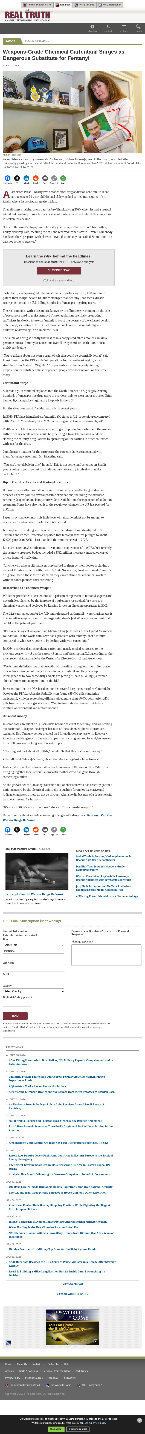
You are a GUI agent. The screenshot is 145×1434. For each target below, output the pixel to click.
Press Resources (34, 1378)
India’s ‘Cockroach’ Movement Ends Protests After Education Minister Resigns (58, 1221)
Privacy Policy (12, 1378)
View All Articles (73, 1284)
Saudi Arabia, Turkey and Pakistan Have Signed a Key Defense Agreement (55, 1120)
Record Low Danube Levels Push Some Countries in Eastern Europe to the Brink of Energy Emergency (61, 1157)
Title (5, 939)
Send (15, 1015)
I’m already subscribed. (60, 280)
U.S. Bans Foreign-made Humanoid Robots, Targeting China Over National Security (60, 1187)
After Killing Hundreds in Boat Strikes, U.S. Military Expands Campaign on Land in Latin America (61, 1062)
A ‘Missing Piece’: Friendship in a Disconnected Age (107, 896)
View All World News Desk (73, 1294)
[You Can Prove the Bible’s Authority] (72, 1327)
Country (7, 986)
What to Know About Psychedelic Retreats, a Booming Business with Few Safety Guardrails (103, 878)
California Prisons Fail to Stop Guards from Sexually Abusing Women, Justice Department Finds (57, 1078)
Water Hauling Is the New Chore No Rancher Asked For (43, 1227)
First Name (9, 951)
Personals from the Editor (57, 1371)
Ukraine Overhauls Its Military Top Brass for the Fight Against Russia (52, 1249)
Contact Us (38, 1364)
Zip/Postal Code (11, 997)
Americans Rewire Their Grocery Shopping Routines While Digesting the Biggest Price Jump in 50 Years (59, 1207)
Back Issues (82, 1371)
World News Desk (28, 1371)
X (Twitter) (70, 1378)
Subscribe (53, 1364)
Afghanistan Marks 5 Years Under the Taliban (37, 1086)
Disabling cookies (78, 1429)
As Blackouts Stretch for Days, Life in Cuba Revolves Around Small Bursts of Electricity (56, 1106)
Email (6, 974)
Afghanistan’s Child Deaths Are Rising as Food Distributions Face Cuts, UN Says (58, 1142)
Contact (108, 31)
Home (8, 1364)
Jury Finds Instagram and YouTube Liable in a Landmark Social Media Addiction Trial (103, 888)
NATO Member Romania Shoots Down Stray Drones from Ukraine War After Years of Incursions (61, 1234)
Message (76, 942)
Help (66, 1364)
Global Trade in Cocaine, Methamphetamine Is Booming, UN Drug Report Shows (103, 858)
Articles (9, 1371)
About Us (92, 31)
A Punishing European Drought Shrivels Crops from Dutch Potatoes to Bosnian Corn (62, 1092)
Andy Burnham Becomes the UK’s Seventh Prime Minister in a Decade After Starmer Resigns (62, 1263)
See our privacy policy (95, 1423)
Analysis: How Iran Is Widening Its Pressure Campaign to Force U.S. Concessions (59, 1174)
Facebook (53, 1378)
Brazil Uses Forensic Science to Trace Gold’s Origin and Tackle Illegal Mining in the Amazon (61, 1128)
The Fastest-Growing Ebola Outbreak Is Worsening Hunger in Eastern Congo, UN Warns (59, 1166)
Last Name (8, 963)
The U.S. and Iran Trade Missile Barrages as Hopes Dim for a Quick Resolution (57, 1192)
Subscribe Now (58, 270)
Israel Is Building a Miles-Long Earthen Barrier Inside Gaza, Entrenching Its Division (57, 1273)
